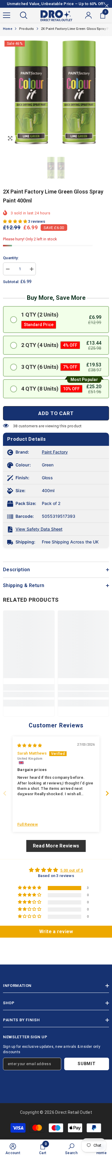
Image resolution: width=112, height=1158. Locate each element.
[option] (56, 92)
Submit (86, 1063)
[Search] (23, 15)
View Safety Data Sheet (39, 529)
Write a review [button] (56, 931)
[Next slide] (107, 793)
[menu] (6, 15)
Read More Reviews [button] (56, 846)
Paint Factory (55, 451)
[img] (29, 745)
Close (107, 6)
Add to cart (55, 413)
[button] (15, 221)
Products (26, 29)
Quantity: (11, 258)
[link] (28, 694)
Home (7, 29)
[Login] (88, 15)
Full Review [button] (27, 824)
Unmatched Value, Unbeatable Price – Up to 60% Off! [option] (56, 3)
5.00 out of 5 (71, 870)
